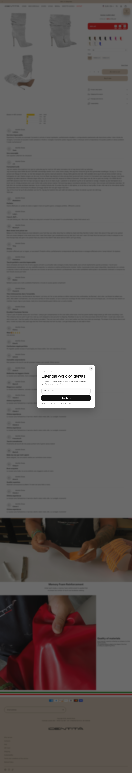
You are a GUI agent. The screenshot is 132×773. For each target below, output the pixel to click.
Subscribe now (66, 398)
